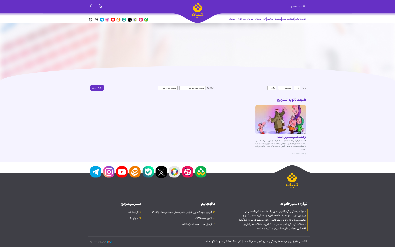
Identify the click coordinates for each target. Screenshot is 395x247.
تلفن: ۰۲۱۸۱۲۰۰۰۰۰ (203, 218)
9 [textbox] (298, 88)
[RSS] (278, 101)
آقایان (239, 19)
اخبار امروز (97, 88)
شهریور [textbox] (288, 88)
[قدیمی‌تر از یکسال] (280, 119)
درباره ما (134, 218)
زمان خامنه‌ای (260, 19)
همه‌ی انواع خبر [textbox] (169, 88)
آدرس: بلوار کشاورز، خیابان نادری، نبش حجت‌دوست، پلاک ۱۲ (182, 212)
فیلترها (210, 88)
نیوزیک (232, 19)
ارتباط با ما (133, 212)
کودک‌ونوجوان (288, 19)
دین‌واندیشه (248, 19)
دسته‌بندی (296, 7)
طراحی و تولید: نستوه (98, 241)
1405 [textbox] (272, 88)
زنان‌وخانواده (300, 19)
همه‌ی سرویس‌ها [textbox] (196, 88)
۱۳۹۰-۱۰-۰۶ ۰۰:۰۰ (298, 153)
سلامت (278, 19)
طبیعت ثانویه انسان (293, 100)
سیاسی (270, 19)
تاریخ (304, 88)
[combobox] (297, 88)
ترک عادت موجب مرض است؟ (291, 137)
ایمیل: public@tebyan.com (196, 225)
